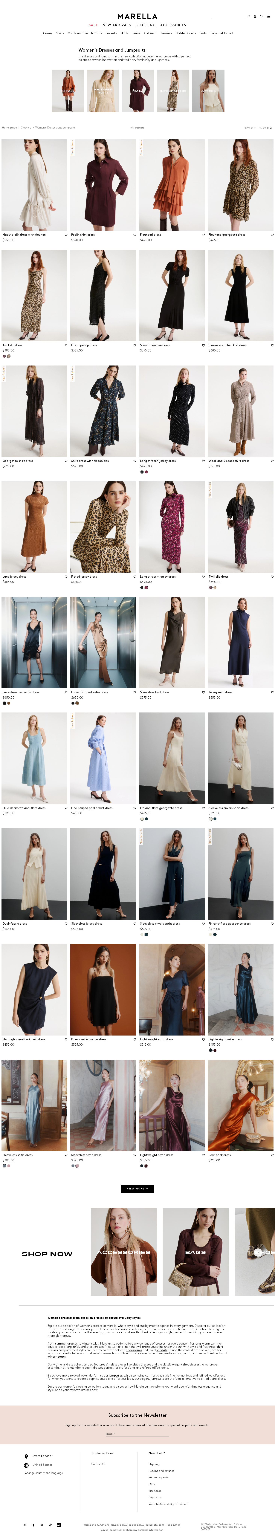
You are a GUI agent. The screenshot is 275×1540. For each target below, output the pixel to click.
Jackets (111, 33)
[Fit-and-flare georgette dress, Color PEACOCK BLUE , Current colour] (214, 934)
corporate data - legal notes (163, 1525)
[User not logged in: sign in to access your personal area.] (255, 16)
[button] (266, 127)
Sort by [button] (249, 128)
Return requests (158, 1477)
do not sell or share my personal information (136, 1530)
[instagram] (25, 1525)
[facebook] (33, 1525)
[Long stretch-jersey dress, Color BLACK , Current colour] (141, 471)
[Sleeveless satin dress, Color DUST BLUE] (72, 1165)
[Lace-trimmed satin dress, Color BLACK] (72, 703)
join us (104, 1530)
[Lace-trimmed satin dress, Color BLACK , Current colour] (4, 703)
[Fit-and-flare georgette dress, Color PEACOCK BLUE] (146, 818)
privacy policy (119, 1525)
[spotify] (42, 1525)
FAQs (152, 1484)
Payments (155, 1497)
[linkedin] (59, 1525)
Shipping (154, 1464)
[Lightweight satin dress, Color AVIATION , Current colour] (210, 1050)
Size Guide (155, 1491)
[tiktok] (50, 1525)
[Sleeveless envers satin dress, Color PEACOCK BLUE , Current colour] (146, 934)
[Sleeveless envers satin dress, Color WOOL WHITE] (141, 934)
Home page (9, 127)
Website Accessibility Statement (168, 1504)
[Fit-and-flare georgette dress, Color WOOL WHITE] (210, 934)
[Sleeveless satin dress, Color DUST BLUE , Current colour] (4, 1165)
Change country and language (44, 1473)
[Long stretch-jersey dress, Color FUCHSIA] (146, 471)
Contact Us (98, 1464)
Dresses (47, 33)
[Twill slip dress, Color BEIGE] (214, 587)
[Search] (248, 16)
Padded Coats (186, 33)
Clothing (26, 127)
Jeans (136, 33)
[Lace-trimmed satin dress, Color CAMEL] (8, 703)
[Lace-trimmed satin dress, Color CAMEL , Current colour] (77, 703)
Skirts (124, 33)
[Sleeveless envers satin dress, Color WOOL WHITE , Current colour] (210, 818)
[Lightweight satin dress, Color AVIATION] (141, 1165)
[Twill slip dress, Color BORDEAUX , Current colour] (210, 587)
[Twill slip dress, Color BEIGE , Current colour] (8, 356)
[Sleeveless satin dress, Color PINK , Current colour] (77, 1165)
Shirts (60, 33)
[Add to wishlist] (66, 236)
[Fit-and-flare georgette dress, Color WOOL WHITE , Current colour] (141, 818)
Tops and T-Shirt (221, 33)
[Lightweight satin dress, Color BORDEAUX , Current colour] (146, 1165)
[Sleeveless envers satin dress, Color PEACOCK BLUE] (214, 818)
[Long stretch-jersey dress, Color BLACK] (141, 587)
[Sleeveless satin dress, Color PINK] (8, 1165)
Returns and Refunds (161, 1471)
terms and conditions (96, 1525)
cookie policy (136, 1525)
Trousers (166, 33)
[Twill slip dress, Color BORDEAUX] (4, 356)
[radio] (68, 91)
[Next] (258, 1252)
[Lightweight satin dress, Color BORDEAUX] (214, 1050)
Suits (203, 33)
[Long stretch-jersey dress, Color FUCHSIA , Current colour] (146, 587)
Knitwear (150, 33)
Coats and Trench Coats (85, 33)
